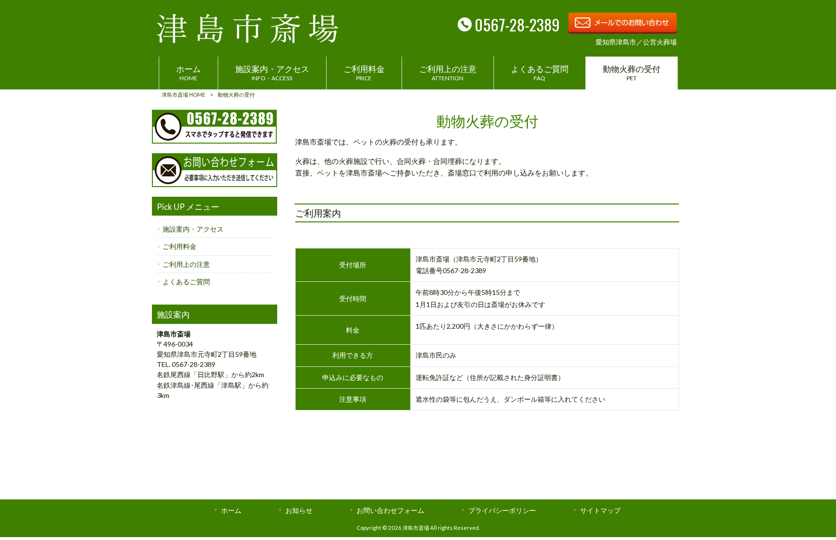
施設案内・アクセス (193, 229)
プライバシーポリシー (502, 510)
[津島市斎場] (247, 40)
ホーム (231, 510)
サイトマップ (600, 510)
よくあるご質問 (186, 281)
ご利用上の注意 (186, 264)
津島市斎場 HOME (183, 94)
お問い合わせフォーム (390, 510)
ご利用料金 (179, 246)
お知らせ (299, 510)
